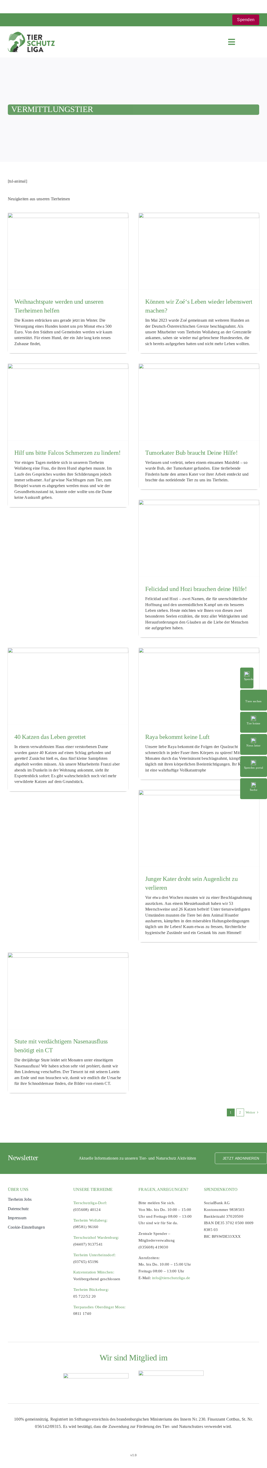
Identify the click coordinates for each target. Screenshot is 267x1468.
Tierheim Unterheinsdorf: (94, 1255)
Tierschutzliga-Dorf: (90, 1203)
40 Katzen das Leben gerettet (50, 736)
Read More (253, 692)
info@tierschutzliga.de (171, 1278)
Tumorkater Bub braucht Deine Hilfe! (191, 452)
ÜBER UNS (18, 1189)
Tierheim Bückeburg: (91, 1289)
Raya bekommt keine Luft (177, 736)
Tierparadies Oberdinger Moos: (99, 1307)
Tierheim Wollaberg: (90, 1220)
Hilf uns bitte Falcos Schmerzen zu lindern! (67, 452)
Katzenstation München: (93, 1272)
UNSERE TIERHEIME (93, 1189)
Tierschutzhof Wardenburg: (96, 1237)
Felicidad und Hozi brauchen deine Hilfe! (196, 589)
